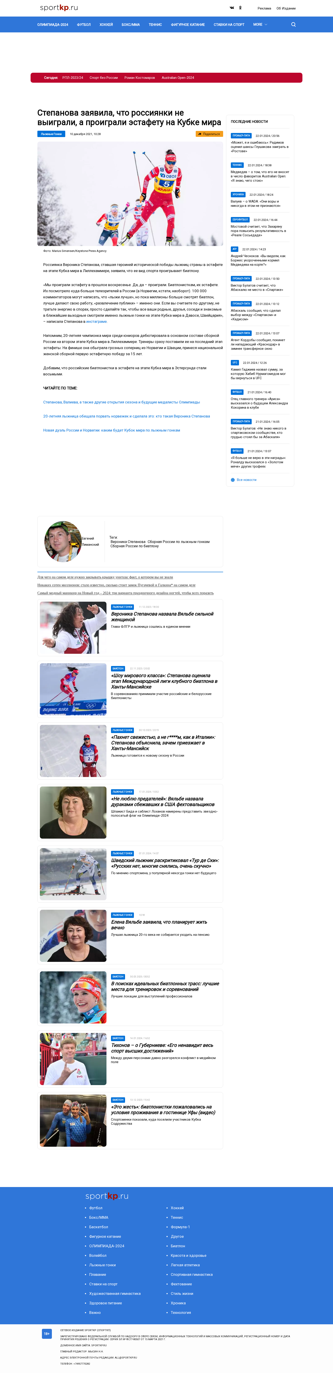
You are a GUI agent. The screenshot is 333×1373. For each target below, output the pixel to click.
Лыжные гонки (51, 134)
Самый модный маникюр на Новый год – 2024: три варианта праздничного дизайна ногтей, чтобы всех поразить (125, 593)
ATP (234, 249)
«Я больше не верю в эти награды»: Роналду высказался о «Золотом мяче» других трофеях (258, 462)
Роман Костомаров (140, 78)
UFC (235, 362)
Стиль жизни (182, 1293)
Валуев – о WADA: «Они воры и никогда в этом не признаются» (255, 203)
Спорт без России (104, 78)
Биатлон (178, 1246)
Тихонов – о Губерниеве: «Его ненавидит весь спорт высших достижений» (162, 1048)
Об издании (286, 8)
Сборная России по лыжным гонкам (179, 542)
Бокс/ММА (98, 1217)
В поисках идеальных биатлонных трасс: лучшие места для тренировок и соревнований (165, 986)
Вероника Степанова (128, 542)
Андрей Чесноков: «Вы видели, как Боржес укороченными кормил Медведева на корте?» (258, 260)
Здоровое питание (105, 1303)
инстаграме (96, 321)
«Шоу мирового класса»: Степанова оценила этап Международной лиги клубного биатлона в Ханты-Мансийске (164, 681)
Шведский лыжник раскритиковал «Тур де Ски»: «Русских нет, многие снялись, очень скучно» (165, 863)
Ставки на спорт (103, 1284)
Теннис (237, 165)
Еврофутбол (240, 219)
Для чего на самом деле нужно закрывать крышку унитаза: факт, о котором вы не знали (105, 577)
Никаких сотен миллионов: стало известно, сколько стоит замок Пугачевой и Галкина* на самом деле (116, 585)
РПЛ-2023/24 (73, 78)
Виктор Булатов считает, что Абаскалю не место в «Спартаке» (257, 287)
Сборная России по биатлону (135, 546)
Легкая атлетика (185, 1265)
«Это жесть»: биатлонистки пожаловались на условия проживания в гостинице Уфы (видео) (163, 1109)
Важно (95, 1312)
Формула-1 (180, 1227)
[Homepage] (59, 8)
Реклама (265, 8)
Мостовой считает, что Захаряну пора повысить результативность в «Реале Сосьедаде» (258, 230)
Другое (177, 1236)
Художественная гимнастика (115, 1293)
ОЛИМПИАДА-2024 (106, 1246)
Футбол (237, 392)
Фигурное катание (105, 1236)
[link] (130, 194)
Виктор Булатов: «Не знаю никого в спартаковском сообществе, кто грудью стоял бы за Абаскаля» (258, 432)
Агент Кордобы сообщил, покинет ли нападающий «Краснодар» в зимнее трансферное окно (258, 344)
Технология (181, 1312)
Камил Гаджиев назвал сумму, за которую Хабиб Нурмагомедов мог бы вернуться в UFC (258, 373)
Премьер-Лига (241, 135)
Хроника (238, 194)
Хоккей (177, 1208)
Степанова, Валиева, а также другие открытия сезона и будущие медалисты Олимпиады (121, 402)
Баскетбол (98, 1227)
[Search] (293, 24)
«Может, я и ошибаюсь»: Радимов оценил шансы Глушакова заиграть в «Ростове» (260, 146)
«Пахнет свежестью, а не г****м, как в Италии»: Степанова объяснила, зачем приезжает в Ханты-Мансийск (163, 742)
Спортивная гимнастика (192, 1274)
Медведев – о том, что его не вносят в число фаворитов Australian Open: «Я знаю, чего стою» (260, 176)
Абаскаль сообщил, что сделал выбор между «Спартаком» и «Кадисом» (256, 315)
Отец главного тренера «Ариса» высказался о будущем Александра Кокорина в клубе (259, 403)
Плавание (97, 1274)
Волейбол (97, 1255)
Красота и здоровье (188, 1255)
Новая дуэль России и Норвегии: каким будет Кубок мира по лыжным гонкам (111, 430)
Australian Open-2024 (178, 78)
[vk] (232, 9)
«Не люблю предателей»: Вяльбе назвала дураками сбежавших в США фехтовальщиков (162, 801)
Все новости (246, 480)
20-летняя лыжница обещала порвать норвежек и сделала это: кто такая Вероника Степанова (126, 416)
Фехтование (181, 1284)
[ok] (240, 9)
